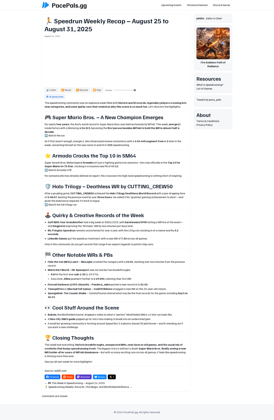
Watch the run (56, 135)
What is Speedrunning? (209, 84)
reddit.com (60, 370)
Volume (108, 90)
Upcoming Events (171, 5)
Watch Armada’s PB (60, 170)
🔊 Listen (51, 89)
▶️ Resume (82, 89)
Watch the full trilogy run (62, 204)
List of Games (204, 88)
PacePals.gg (69, 5)
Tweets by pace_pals (208, 99)
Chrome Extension (197, 5)
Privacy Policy (204, 124)
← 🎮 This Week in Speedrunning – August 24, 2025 (75, 383)
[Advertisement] (116, 61)
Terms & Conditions (207, 121)
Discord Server (221, 5)
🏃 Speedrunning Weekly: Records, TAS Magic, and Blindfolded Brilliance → (88, 386)
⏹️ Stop (97, 89)
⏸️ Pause (66, 89)
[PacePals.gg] (45, 5)
